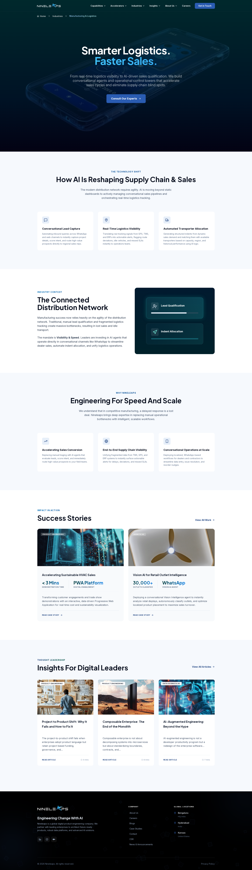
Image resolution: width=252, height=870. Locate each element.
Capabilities (97, 6)
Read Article (49, 760)
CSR (132, 839)
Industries (137, 6)
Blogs (132, 823)
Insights (153, 6)
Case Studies (136, 828)
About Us (169, 6)
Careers (186, 6)
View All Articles (201, 666)
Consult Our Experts (124, 98)
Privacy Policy (208, 864)
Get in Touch (204, 6)
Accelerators (117, 6)
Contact (133, 834)
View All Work (203, 520)
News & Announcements (141, 844)
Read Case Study (50, 615)
